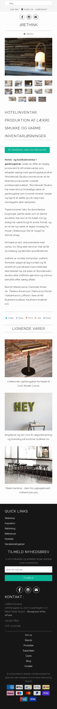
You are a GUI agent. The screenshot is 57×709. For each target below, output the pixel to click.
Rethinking (10, 528)
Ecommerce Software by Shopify (38, 679)
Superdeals (28, 650)
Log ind (14, 9)
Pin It (30, 318)
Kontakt (28, 666)
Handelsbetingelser (15, 544)
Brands (28, 640)
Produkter (29, 645)
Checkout (41, 9)
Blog (28, 661)
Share (20, 318)
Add (39, 318)
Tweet (10, 318)
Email (48, 318)
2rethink (28, 25)
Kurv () (28, 9)
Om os (28, 635)
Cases (28, 656)
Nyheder (9, 539)
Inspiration (10, 523)
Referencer (10, 533)
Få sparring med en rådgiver (27, 150)
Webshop (10, 518)
